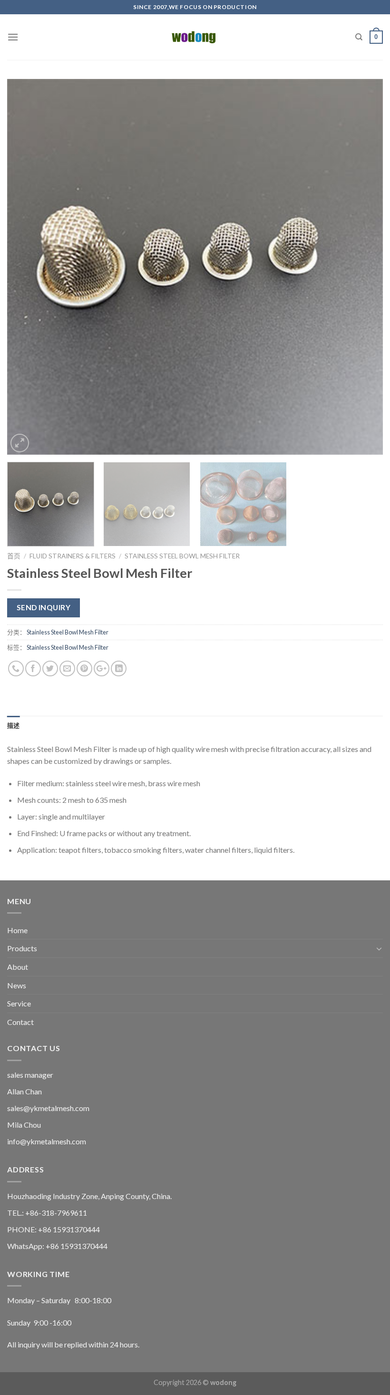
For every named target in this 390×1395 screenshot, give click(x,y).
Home (17, 930)
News (16, 985)
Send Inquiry (44, 607)
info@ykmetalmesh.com (46, 1141)
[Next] (363, 266)
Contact (20, 1021)
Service (19, 1003)
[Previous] (26, 266)
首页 (13, 556)
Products (22, 948)
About (17, 966)
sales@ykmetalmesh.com (48, 1107)
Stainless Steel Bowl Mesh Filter (182, 556)
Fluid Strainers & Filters (72, 556)
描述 (13, 725)
